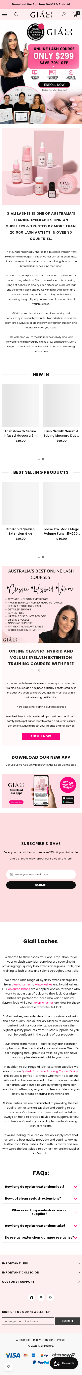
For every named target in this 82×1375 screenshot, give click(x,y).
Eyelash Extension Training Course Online (50, 1071)
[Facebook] (31, 1297)
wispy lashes (43, 984)
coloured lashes (19, 989)
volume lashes (43, 1003)
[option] (41, 72)
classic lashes (21, 984)
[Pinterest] (50, 1297)
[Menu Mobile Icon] (4, 14)
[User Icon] (64, 14)
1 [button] (39, 459)
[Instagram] (41, 1297)
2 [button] (43, 459)
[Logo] (41, 14)
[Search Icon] (20, 14)
